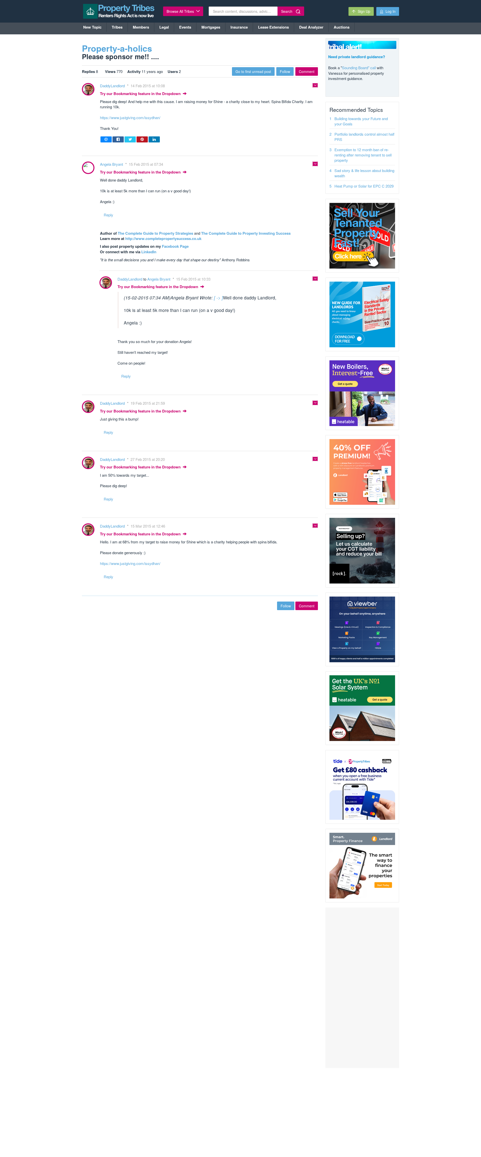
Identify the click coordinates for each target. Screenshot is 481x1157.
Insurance (239, 27)
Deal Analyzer (311, 27)
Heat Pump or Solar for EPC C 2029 (364, 186)
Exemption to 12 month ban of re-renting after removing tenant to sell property (363, 155)
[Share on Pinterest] (142, 139)
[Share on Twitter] (130, 139)
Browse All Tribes (181, 11)
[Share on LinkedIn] (154, 139)
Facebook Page (175, 246)
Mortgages (210, 27)
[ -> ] (218, 297)
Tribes (117, 27)
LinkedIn (148, 252)
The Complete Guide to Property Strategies (155, 233)
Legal (164, 27)
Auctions (341, 27)
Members (141, 27)
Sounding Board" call (359, 67)
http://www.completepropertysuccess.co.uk (163, 238)
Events (185, 27)
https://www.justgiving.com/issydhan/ (130, 117)
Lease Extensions (273, 27)
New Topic (92, 27)
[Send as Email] (106, 139)
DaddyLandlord (113, 85)
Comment (306, 71)
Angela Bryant (112, 164)
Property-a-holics (117, 48)
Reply (108, 214)
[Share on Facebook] (118, 139)
